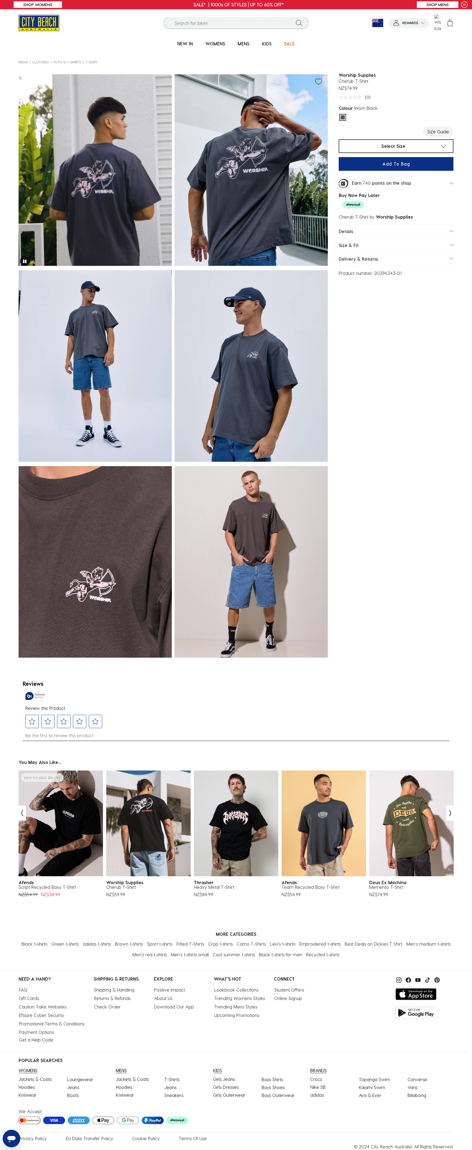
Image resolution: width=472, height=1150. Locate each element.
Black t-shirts (34, 943)
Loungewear (80, 1079)
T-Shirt (91, 62)
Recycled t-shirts (323, 954)
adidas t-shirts (97, 943)
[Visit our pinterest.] (436, 979)
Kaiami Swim (372, 1087)
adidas (317, 1095)
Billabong (417, 1095)
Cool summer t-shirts (234, 954)
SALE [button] (289, 43)
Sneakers (173, 1095)
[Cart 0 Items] (450, 23)
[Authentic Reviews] (36, 696)
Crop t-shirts (220, 943)
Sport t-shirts (159, 943)
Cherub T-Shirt (121, 887)
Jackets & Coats (35, 1079)
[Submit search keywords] (299, 23)
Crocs (316, 1079)
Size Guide (438, 131)
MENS (23, 62)
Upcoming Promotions (236, 1015)
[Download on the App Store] (416, 994)
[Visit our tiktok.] (427, 979)
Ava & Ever (370, 1095)
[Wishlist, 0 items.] (437, 23)
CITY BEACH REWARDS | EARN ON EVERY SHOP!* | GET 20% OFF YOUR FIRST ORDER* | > (236, 4)
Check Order (107, 1006)
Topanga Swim (374, 1079)
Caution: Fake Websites (42, 1006)
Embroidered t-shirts (320, 943)
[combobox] (236, 23)
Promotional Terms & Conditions (51, 1023)
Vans (412, 1087)
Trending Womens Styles (239, 998)
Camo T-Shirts (251, 943)
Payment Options (36, 1032)
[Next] (450, 813)
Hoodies (27, 1087)
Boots (73, 1095)
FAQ (23, 989)
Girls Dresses (226, 1087)
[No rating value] (351, 97)
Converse (417, 1079)
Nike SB (318, 1087)
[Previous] (22, 813)
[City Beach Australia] (39, 22)
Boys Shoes (273, 1087)
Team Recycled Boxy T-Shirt (311, 887)
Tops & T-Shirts (67, 62)
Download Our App (174, 1006)
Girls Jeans (224, 1079)
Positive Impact (169, 989)
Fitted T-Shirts (190, 943)
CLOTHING (40, 62)
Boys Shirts (272, 1079)
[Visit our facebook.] (407, 979)
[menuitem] (185, 44)
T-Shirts (171, 1079)
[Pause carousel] (464, 4)
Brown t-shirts (129, 943)
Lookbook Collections (236, 989)
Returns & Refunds (112, 998)
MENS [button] (243, 43)
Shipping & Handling (114, 989)
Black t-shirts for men (280, 954)
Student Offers (289, 989)
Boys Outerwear (278, 1095)
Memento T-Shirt (386, 887)
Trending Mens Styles (235, 1006)
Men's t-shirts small (190, 954)
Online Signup (288, 998)
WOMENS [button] (215, 43)
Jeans (73, 1087)
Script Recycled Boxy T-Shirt (47, 887)
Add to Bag (396, 163)
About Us (163, 998)
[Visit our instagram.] (398, 979)
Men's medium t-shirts (428, 943)
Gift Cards (29, 998)
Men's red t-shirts (149, 954)
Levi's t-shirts (282, 943)
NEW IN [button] (185, 43)
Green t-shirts (65, 943)
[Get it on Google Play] (416, 1013)
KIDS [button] (267, 43)
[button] (409, 23)
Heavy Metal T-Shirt (214, 887)
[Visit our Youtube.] (417, 979)
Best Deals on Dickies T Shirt (373, 943)
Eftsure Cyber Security (41, 1015)
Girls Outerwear (229, 1095)
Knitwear (28, 1095)
